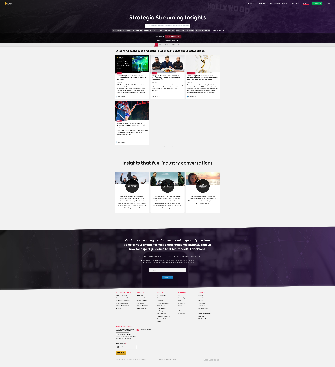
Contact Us (317, 3)
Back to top (167, 146)
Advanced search (216, 30)
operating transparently (191, 256)
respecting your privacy (169, 256)
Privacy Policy (172, 359)
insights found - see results (166, 40)
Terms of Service (163, 359)
